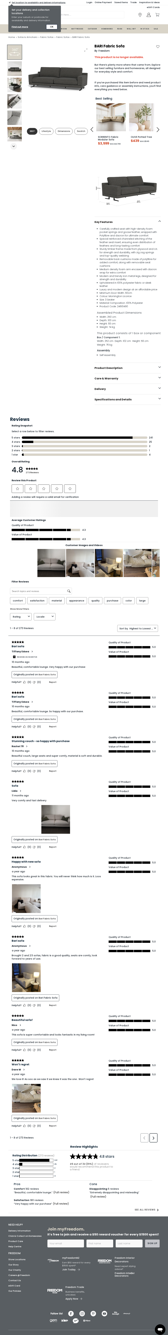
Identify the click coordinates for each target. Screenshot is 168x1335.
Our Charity (14, 1287)
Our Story (13, 1281)
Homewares (107, 29)
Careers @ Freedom (19, 1292)
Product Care (15, 1258)
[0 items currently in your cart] (157, 15)
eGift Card (14, 1302)
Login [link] (89, 2)
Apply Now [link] (71, 1316)
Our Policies (14, 1308)
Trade (133, 2)
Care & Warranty (106, 378)
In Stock (144, 29)
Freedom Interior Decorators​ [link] (125, 1277)
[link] (140, 15)
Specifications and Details (113, 399)
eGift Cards (153, 7)
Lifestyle (46, 131)
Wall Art (131, 29)
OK (51, 26)
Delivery (100, 389)
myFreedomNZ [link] (70, 1275)
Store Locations (16, 1276)
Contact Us (14, 1297)
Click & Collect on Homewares (25, 1253)
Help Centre (14, 1263)
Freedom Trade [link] (74, 1304)
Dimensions (64, 131)
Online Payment (103, 2)
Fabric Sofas (46, 37)
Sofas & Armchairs (27, 37)
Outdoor (92, 29)
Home (11, 37)
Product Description (108, 368)
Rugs (119, 29)
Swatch (81, 131)
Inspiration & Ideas (149, 2)
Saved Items (121, 2)
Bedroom (62, 29)
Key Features (103, 222)
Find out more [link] (20, 26)
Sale (156, 29)
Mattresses (77, 29)
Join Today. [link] (69, 1287)
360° (32, 131)
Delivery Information (19, 1248)
